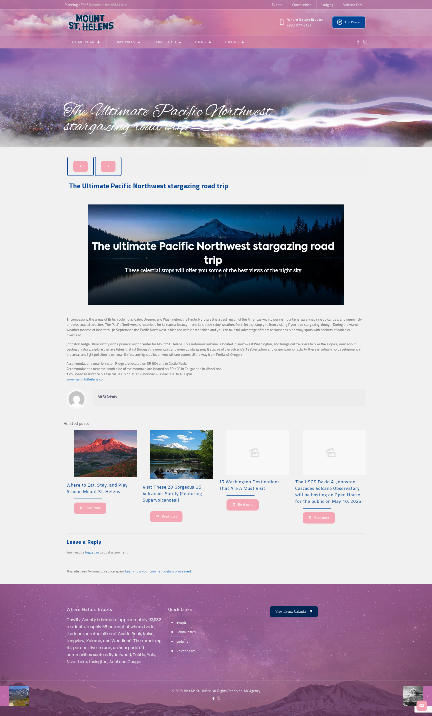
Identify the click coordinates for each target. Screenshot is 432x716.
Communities (186, 631)
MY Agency (252, 690)
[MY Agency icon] (218, 698)
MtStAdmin (107, 397)
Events (181, 622)
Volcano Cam (186, 650)
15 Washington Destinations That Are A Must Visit (249, 485)
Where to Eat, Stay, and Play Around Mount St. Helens (97, 488)
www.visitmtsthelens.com (86, 379)
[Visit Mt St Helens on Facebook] (358, 41)
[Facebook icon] (213, 698)
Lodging (182, 641)
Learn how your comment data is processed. (158, 571)
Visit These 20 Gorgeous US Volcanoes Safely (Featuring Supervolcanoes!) (172, 493)
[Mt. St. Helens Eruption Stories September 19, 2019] (417, 696)
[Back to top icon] (408, 706)
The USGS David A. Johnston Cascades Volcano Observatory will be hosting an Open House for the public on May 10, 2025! (329, 491)
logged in (92, 552)
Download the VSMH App (108, 4)
